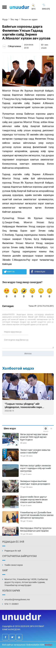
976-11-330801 (11, 604)
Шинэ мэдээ (10, 428)
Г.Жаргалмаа (14, 46)
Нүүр (4, 19)
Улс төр (14, 19)
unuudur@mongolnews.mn (17, 599)
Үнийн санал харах (13, 565)
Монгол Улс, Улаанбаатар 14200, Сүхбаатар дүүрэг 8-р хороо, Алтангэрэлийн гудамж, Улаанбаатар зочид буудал (26, 582)
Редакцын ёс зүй (12, 550)
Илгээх (28, 353)
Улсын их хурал (29, 19)
